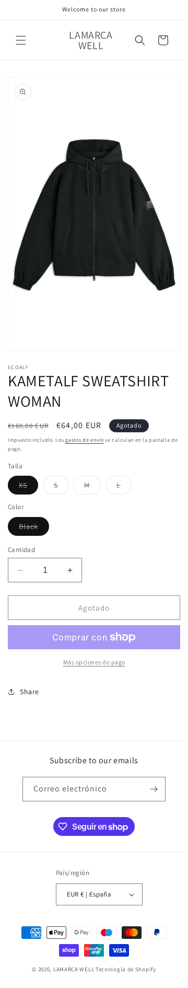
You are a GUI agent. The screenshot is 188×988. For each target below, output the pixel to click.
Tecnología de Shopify (126, 969)
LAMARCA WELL (73, 969)
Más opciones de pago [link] (94, 662)
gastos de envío (84, 439)
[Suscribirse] (153, 789)
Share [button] (29, 691)
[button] (20, 40)
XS (28, 487)
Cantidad (21, 549)
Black (34, 528)
